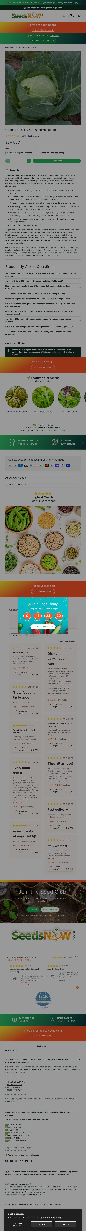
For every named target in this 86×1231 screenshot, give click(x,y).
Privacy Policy (55, 1217)
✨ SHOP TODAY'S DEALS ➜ (43, 627)
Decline (65, 1224)
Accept (42, 1224)
